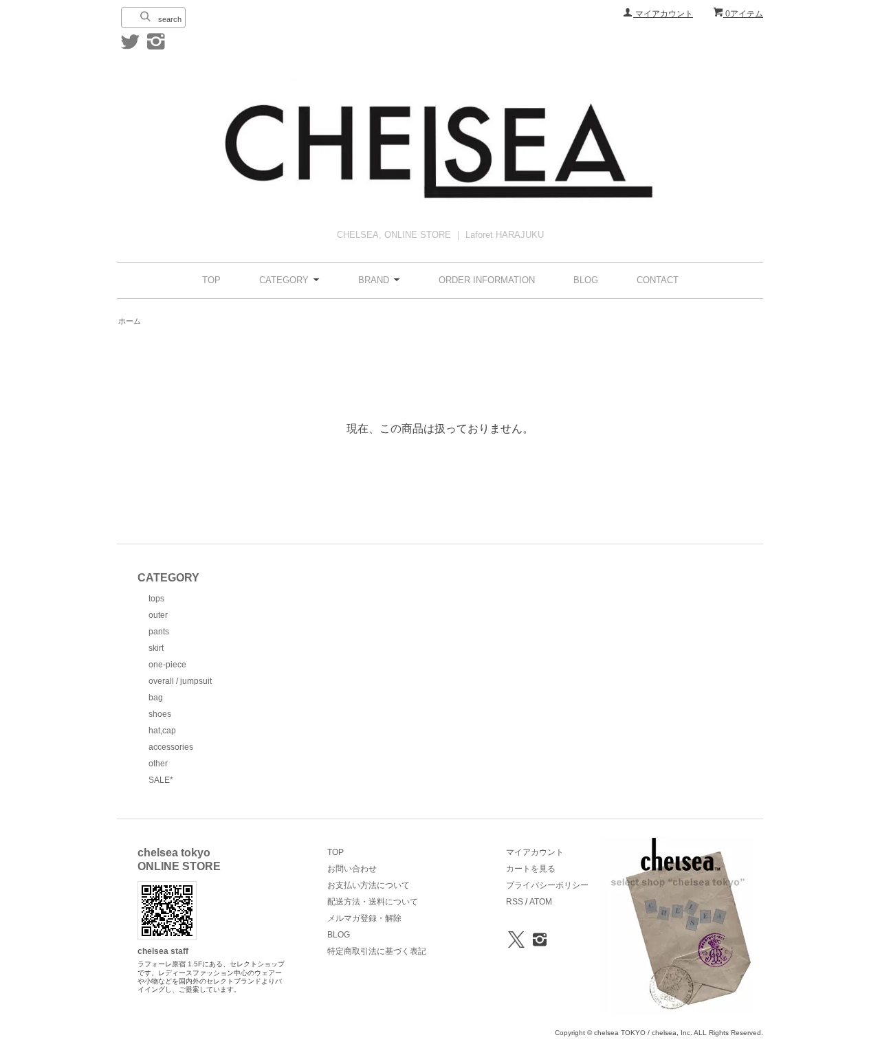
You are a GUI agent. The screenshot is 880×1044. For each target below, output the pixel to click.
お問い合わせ (352, 869)
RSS (514, 902)
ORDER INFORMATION (487, 280)
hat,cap (162, 730)
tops (156, 598)
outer (158, 615)
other (158, 763)
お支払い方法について (368, 885)
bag (155, 697)
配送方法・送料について (372, 902)
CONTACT (658, 280)
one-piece (167, 664)
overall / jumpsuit (180, 681)
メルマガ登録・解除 (364, 918)
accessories (170, 747)
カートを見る (531, 869)
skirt (156, 648)
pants (158, 631)
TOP (211, 280)
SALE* (160, 780)
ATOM (540, 902)
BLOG (585, 280)
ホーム (129, 321)
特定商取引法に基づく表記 (376, 951)
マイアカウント (663, 14)
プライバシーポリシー (547, 885)
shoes (159, 714)
